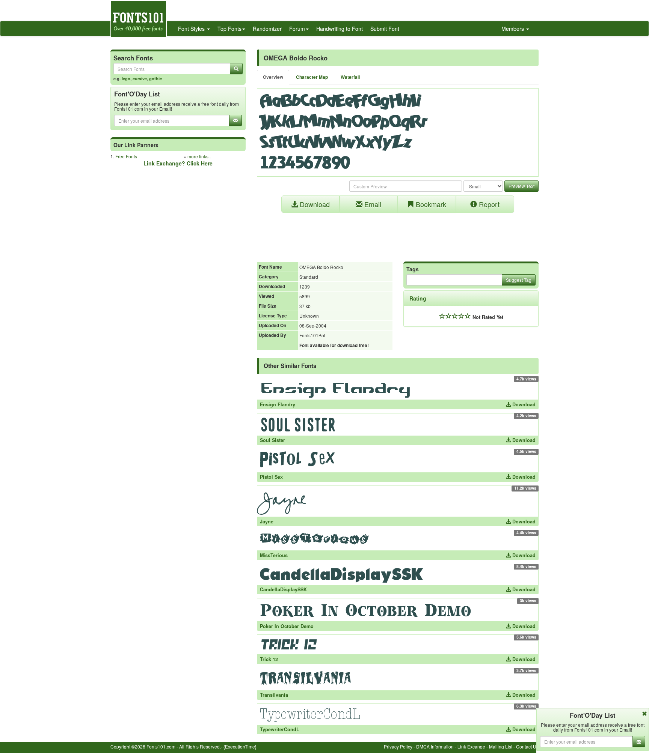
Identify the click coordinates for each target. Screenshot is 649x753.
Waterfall (350, 77)
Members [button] (513, 28)
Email (371, 204)
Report (488, 204)
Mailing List (500, 746)
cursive (140, 78)
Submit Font (384, 28)
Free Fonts (126, 156)
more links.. (199, 156)
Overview (273, 77)
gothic (155, 78)
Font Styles (192, 28)
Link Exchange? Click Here (178, 163)
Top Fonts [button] (229, 28)
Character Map (312, 77)
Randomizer (267, 28)
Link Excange (471, 746)
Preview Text (521, 186)
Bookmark (430, 204)
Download (314, 204)
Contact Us (527, 746)
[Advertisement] (397, 233)
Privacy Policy (398, 746)
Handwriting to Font (339, 28)
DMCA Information (435, 746)
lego (126, 78)
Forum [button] (297, 28)
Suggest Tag (518, 280)
